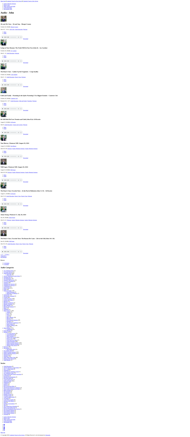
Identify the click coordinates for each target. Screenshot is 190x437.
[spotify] (4, 428)
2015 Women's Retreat (9, 410)
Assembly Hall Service (9, 280)
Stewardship (6, 348)
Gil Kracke (13, 122)
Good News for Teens (12, 340)
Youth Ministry (7, 360)
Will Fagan (13, 170)
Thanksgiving (7, 354)
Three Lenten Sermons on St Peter (12, 389)
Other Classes (7, 310)
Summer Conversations (9, 403)
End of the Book (7, 378)
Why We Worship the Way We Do (12, 409)
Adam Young (12, 217)
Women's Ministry (11, 325)
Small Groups (10, 324)
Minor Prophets (7, 390)
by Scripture (6, 263)
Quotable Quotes (8, 395)
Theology (6, 356)
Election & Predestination (10, 377)
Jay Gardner (13, 50)
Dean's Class (18, 77)
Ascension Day (7, 277)
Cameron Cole (14, 98)
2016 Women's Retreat (9, 411)
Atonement (6, 370)
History (8, 314)
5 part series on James (9, 399)
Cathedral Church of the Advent (17, 435)
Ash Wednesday (7, 278)
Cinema (8, 312)
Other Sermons (7, 328)
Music (5, 308)
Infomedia (47, 435)
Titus (5, 405)
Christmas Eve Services (9, 285)
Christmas (6, 282)
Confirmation (7, 286)
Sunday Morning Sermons (10, 3)
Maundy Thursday (8, 304)
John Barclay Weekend (9, 296)
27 (5, 254)
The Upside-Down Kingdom (10, 406)
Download (25, 38)
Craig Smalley (14, 74)
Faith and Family (23, 101)
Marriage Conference (9, 302)
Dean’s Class (7, 5)
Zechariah (6, 414)
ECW (8, 313)
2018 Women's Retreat (9, 413)
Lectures (6, 297)
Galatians (6, 383)
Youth (8, 326)
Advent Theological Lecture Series (12, 276)
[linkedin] (4, 430)
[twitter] (4, 427)
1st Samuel (6, 398)
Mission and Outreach (9, 306)
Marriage (6, 301)
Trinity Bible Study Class (9, 357)
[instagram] (4, 426)
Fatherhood (6, 382)
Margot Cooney (14, 27)
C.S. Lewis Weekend (9, 281)
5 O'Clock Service (8, 272)
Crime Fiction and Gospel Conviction (12, 374)
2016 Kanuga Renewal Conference (12, 387)
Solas (5, 402)
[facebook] (4, 424)
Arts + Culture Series (8, 369)
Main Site (3, 1)
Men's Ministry (7, 305)
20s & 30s (12, 29)
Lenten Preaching (8, 7)
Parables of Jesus (8, 394)
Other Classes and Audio (9, 6)
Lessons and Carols (8, 300)
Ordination (6, 309)
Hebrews (6, 385)
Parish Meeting (7, 330)
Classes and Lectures (18, 124)
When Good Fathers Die (9, 407)
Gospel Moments (11, 292)
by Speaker (6, 264)
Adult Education (19, 29)
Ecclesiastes (6, 375)
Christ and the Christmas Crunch (11, 371)
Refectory (6, 346)
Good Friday (7, 294)
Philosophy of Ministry (12, 293)
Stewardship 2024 (11, 349)
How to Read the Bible (9, 386)
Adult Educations (8, 366)
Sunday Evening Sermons (13, 342)
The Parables (7, 393)
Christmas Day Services (9, 284)
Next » (7, 254)
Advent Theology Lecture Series (11, 367)
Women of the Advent (12, 345)
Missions (9, 318)
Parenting (29, 101)
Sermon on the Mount (9, 401)
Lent (8, 316)
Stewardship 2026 (8, 9)
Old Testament (7, 391)
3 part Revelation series (9, 397)
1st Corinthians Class (8, 373)
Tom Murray (13, 146)
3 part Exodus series (8, 379)
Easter (5, 289)
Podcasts (25, 29)
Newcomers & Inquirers (12, 320)
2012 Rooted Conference (12, 322)
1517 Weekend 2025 (8, 270)
